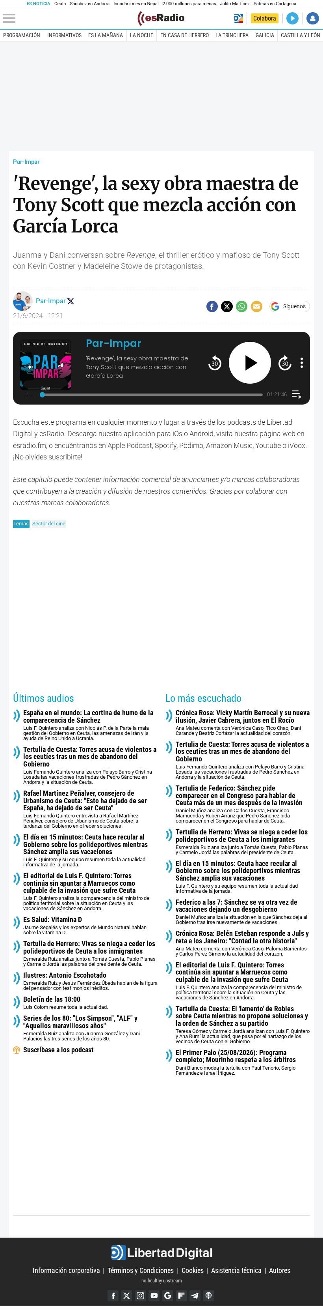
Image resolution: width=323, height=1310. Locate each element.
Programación (21, 35)
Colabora (264, 18)
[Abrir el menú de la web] (69, 18)
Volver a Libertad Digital (238, 18)
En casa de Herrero (184, 35)
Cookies (193, 1270)
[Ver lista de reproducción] (296, 394)
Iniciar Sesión (312, 18)
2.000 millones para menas (189, 3)
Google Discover (167, 1295)
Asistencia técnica (236, 1270)
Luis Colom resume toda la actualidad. (65, 1003)
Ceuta (60, 3)
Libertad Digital (161, 1252)
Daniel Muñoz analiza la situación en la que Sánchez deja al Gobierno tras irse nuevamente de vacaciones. (241, 912)
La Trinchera (232, 35)
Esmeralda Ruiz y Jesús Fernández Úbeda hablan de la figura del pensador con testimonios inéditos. (90, 981)
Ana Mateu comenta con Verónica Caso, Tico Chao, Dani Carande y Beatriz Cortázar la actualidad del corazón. (243, 722)
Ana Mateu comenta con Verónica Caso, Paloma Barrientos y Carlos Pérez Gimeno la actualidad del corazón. (242, 943)
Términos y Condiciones (141, 1270)
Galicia (265, 35)
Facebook (113, 1295)
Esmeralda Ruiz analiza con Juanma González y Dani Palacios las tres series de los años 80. (81, 1028)
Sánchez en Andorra (90, 3)
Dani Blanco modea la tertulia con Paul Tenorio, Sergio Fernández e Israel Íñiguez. (236, 1062)
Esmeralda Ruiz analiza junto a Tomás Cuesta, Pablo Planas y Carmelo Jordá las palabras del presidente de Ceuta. (89, 953)
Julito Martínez (235, 3)
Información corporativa (66, 1270)
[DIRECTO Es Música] (292, 18)
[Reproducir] (250, 363)
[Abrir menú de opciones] (302, 363)
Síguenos (294, 306)
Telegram (194, 1295)
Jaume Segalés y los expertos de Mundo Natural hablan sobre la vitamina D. (85, 925)
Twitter (126, 1295)
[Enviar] (241, 306)
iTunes (208, 1295)
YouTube (154, 1295)
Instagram (140, 1295)
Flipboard (181, 1295)
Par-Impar (26, 161)
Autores (279, 1270)
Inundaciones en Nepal (136, 3)
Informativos (64, 35)
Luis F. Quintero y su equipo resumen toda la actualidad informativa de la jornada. (85, 851)
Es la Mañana (105, 35)
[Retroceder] (214, 362)
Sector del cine (48, 524)
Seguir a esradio (70, 301)
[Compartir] (212, 306)
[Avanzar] (285, 362)
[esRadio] (161, 18)
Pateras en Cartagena (275, 3)
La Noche (141, 35)
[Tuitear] (226, 306)
